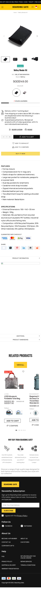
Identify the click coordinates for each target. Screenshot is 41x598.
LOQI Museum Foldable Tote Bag (12, 397)
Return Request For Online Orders (28, 557)
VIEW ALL (20, 365)
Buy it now (20, 153)
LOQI (6, 394)
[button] (16, 430)
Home (15, 12)
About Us (24, 538)
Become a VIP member (9, 538)
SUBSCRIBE (8, 510)
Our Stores (25, 542)
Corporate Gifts (8, 546)
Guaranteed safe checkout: (11, 234)
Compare (13, 425)
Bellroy (23, 77)
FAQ (3, 556)
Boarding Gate (20, 7)
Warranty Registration (10, 569)
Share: (3, 244)
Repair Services (26, 561)
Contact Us (6, 542)
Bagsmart (35, 394)
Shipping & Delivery (9, 565)
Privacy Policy (22, 516)
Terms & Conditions (28, 565)
